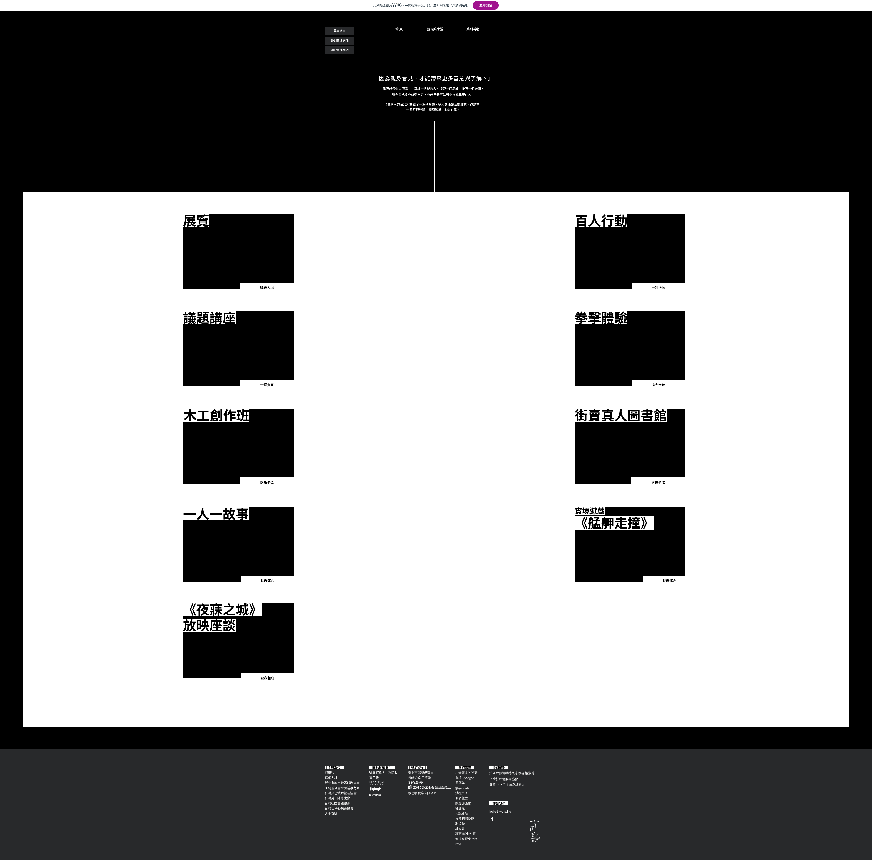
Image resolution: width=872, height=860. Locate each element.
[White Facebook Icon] (492, 819)
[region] (238, 251)
